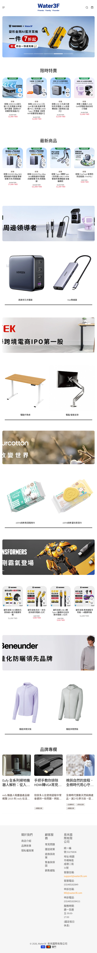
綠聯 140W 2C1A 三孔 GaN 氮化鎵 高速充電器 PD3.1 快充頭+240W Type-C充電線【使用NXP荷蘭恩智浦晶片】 (36, 109)
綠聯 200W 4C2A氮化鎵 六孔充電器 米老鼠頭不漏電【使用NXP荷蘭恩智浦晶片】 (13, 107)
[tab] (28, 54)
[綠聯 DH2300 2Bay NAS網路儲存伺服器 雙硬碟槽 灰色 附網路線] (12, 158)
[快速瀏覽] (20, 90)
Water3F (42, 943)
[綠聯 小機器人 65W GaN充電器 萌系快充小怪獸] (84, 88)
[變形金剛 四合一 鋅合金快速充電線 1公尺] (36, 596)
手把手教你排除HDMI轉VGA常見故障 (48, 782)
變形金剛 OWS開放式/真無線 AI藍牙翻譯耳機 (13, 612)
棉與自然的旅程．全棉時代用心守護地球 (80, 782)
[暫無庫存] (91, 165)
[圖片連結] (48, 223)
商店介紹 (26, 840)
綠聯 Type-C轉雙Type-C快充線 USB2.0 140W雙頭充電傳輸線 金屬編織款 (60, 177)
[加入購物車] (68, 95)
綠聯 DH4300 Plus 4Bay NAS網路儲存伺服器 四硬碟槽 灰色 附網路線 (36, 177)
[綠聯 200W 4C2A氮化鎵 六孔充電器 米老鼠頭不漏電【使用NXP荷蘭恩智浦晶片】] (12, 88)
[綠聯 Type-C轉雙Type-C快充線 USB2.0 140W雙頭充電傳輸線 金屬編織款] (60, 158)
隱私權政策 (27, 850)
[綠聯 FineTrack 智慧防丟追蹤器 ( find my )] (84, 158)
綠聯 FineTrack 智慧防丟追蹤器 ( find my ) (84, 175)
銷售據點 (50, 870)
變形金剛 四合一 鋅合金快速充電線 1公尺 (36, 611)
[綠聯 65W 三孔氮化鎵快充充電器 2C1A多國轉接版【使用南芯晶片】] (60, 88)
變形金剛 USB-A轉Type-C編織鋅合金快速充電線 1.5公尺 (60, 612)
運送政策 (50, 849)
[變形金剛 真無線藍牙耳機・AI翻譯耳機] (84, 596)
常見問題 (50, 844)
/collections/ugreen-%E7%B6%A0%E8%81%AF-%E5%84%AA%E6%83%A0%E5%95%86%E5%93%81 (29, 19)
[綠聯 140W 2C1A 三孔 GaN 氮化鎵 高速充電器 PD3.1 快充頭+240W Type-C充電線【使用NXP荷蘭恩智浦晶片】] (36, 88)
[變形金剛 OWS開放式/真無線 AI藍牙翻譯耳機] (12, 596)
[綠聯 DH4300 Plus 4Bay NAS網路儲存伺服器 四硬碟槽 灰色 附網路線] (36, 158)
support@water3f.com (75, 876)
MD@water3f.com (73, 892)
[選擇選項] (20, 95)
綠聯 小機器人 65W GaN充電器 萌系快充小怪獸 (84, 106)
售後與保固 (50, 864)
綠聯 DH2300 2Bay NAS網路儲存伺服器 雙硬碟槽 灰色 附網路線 (13, 176)
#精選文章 (39, 808)
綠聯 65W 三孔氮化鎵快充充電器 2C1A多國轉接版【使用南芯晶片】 (60, 107)
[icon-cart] (92, 7)
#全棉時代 (71, 804)
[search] (86, 7)
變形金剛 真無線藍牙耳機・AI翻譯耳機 (84, 611)
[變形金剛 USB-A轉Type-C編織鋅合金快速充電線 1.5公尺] (60, 596)
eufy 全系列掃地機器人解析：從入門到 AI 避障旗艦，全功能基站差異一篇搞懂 (16, 782)
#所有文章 (80, 804)
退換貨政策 (50, 855)
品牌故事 (26, 845)
